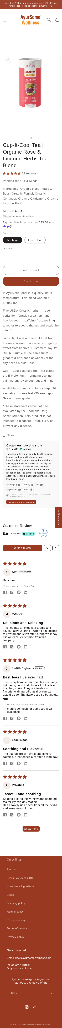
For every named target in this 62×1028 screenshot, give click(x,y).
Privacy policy (15, 936)
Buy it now (31, 281)
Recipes (12, 869)
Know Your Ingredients (21, 886)
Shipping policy (16, 903)
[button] (5, 20)
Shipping (7, 216)
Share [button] (10, 435)
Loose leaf (35, 240)
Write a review (22, 548)
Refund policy (15, 911)
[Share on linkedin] (26, 593)
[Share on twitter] (12, 593)
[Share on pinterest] (19, 592)
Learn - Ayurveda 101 (20, 877)
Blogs (10, 894)
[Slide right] (39, 138)
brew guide (22, 398)
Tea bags (13, 240)
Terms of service (17, 928)
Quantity (8, 248)
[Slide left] (23, 138)
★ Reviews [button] (58, 517)
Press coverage (16, 920)
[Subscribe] (51, 992)
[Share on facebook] (5, 592)
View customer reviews (21, 502)
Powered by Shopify (43, 1024)
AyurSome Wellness (26, 1024)
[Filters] (47, 548)
